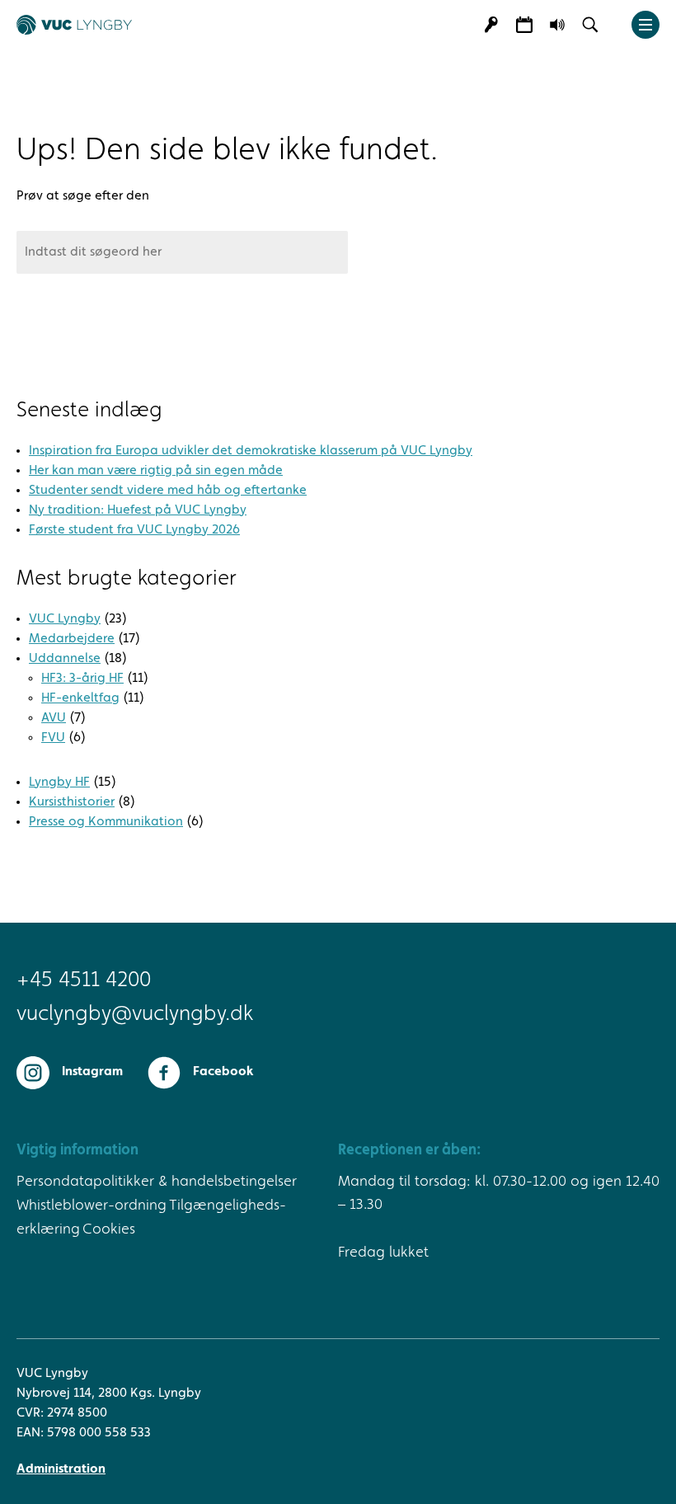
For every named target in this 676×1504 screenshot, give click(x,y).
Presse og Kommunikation (106, 822)
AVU (53, 718)
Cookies (108, 1229)
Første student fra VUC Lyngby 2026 (134, 530)
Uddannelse (65, 658)
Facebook (223, 1072)
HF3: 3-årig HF (82, 678)
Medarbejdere (72, 639)
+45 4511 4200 (83, 980)
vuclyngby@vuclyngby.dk (134, 1014)
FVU (53, 738)
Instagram (92, 1072)
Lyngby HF (59, 782)
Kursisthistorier (72, 802)
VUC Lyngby (65, 619)
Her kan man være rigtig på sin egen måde (156, 470)
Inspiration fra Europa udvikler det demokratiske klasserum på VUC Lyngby (250, 451)
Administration (61, 1469)
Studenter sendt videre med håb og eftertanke (168, 490)
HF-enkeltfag (80, 698)
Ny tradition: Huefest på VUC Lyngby (137, 510)
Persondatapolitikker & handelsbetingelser (156, 1181)
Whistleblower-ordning (91, 1205)
